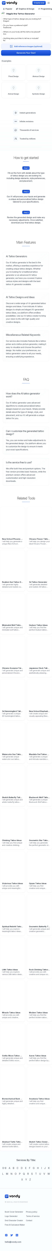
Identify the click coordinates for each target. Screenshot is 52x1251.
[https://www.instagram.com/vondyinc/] (6, 1235)
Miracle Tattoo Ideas (11, 1013)
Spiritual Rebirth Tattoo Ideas (12, 926)
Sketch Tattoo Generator (39, 1142)
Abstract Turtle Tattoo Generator (12, 1142)
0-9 (4, 1168)
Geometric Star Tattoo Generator (39, 840)
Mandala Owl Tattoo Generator (39, 754)
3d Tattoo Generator (38, 582)
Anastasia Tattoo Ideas (39, 1099)
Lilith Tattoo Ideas (10, 970)
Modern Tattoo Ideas (38, 1013)
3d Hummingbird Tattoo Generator (12, 711)
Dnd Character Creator (14, 1220)
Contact (29, 1220)
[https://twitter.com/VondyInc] (11, 1235)
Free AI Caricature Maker (15, 1225)
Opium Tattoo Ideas (38, 883)
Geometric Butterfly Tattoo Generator (39, 926)
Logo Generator (11, 1216)
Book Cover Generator (14, 1212)
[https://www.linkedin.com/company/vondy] (16, 1235)
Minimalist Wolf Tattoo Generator (12, 625)
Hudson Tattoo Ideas (38, 625)
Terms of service (33, 1216)
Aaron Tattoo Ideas (37, 1056)
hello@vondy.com (13, 1242)
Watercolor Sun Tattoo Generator (12, 754)
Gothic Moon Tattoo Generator (12, 1056)
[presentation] (26, 60)
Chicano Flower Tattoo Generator (39, 539)
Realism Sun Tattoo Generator (12, 582)
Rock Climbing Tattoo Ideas (39, 970)
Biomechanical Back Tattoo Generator (12, 1099)
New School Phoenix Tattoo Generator (12, 539)
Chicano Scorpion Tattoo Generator (12, 668)
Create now (39, 3)
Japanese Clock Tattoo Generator (39, 668)
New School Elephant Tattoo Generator (39, 711)
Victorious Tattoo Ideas (12, 883)
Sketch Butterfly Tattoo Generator (12, 797)
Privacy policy (31, 1212)
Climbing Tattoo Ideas (12, 840)
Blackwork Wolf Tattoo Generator (39, 797)
